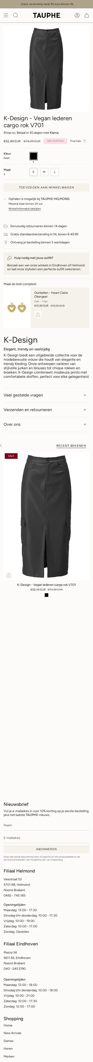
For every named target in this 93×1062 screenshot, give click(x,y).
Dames (9, 1041)
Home (8, 1025)
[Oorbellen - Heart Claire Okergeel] (17, 308)
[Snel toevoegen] (9, 575)
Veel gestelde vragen (23, 395)
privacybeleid (66, 856)
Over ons (12, 424)
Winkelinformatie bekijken (25, 208)
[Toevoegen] (38, 314)
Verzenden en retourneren (28, 409)
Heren (8, 1049)
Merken (9, 1056)
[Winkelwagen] (86, 15)
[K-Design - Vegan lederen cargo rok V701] (46, 516)
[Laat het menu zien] (5, 15)
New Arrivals (12, 1033)
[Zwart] (46, 595)
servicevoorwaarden (15, 859)
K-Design (21, 340)
